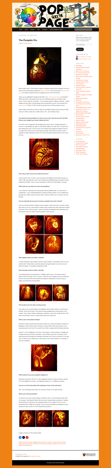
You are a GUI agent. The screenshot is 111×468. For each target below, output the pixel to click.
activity (39, 442)
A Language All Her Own (82, 102)
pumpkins (50, 443)
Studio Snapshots (81, 152)
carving (54, 442)
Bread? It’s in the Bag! (82, 74)
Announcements (80, 141)
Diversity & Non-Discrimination (55, 463)
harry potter (36, 443)
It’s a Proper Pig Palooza (82, 73)
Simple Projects (80, 148)
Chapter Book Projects (82, 143)
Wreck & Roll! (79, 115)
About (26, 29)
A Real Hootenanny (81, 124)
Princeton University (89, 455)
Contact (32, 29)
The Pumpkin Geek (54, 97)
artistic (50, 442)
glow (26, 443)
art (47, 442)
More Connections (27, 442)
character (58, 442)
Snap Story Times (81, 150)
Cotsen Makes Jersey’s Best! (83, 107)
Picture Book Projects (82, 147)
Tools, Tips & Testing (81, 154)
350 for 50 (78, 100)
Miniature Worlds (80, 85)
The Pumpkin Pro (28, 40)
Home (20, 29)
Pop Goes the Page (21, 454)
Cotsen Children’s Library (56, 29)
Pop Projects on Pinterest (84, 56)
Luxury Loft (79, 131)
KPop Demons (80, 133)
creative (64, 442)
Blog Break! (79, 65)
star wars (61, 443)
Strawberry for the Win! (82, 82)
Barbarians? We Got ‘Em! (83, 135)
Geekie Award (23, 105)
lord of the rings (43, 443)
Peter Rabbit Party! (81, 126)
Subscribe (80, 49)
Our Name (44, 29)
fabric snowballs (45, 90)
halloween (29, 443)
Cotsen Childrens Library (84, 59)
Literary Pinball (80, 120)
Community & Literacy (82, 80)
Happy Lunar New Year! (82, 122)
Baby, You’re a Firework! (82, 71)
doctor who (21, 443)
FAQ (38, 29)
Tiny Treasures (80, 84)
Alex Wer (43, 442)
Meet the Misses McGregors (83, 113)
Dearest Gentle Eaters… (82, 98)
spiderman (55, 443)
